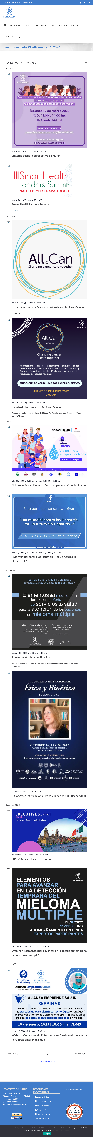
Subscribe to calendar (46, 1061)
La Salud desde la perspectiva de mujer (36, 155)
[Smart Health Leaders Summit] (49, 180)
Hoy (46, 1053)
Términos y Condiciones (61, 1130)
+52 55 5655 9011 (13, 1102)
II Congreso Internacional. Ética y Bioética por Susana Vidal (49, 795)
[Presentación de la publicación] (49, 612)
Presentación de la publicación (31, 657)
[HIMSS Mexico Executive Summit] (49, 830)
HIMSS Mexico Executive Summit (33, 859)
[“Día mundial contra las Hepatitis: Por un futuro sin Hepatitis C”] (49, 521)
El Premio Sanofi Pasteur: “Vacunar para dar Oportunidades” (49, 485)
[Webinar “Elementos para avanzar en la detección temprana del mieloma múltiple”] (49, 905)
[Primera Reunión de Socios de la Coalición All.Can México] (49, 260)
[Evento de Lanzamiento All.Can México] (49, 358)
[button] (19, 36)
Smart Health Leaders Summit (30, 204)
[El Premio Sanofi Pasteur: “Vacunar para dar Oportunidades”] (49, 451)
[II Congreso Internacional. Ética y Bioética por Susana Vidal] (49, 729)
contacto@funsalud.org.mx (24, 2)
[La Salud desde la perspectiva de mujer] (49, 110)
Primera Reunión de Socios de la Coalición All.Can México (48, 307)
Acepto (47, 1134)
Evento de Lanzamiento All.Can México (36, 407)
